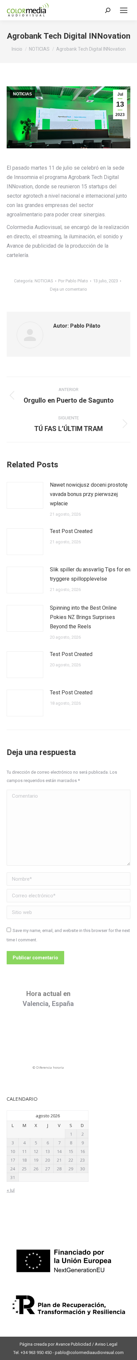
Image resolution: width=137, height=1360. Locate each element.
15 (70, 1151)
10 (12, 1151)
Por (73, 280)
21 (59, 1160)
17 (12, 1160)
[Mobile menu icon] (123, 10)
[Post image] (25, 495)
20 (47, 1160)
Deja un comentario (68, 289)
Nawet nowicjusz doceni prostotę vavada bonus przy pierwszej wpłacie (88, 494)
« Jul (11, 1190)
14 (59, 1151)
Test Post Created (71, 531)
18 (24, 1160)
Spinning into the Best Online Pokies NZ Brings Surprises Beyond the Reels (83, 617)
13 (47, 1151)
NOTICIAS (22, 94)
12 (36, 1151)
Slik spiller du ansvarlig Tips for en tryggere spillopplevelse (90, 574)
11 (24, 1151)
